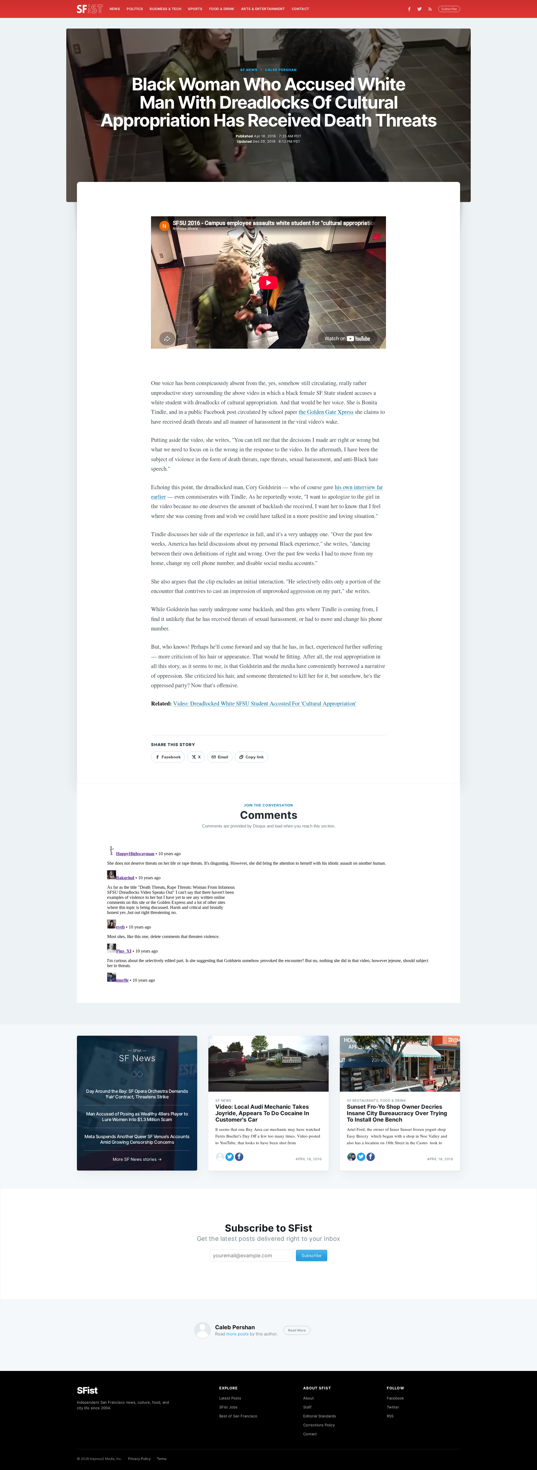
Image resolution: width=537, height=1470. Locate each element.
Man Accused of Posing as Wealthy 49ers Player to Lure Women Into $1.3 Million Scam (137, 1116)
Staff (307, 1407)
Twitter (393, 1407)
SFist (87, 1390)
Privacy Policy (139, 1459)
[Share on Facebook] (239, 1157)
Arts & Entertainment (263, 9)
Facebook (395, 1398)
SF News (249, 70)
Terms (161, 1459)
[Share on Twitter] (229, 1157)
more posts (237, 1334)
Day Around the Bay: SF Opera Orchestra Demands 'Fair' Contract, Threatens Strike (137, 1093)
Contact (300, 9)
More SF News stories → (137, 1159)
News (115, 9)
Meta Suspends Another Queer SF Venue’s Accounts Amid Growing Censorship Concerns (137, 1139)
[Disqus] (268, 914)
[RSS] (431, 9)
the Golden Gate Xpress (326, 412)
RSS (390, 1416)
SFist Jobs (228, 1407)
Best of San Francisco (238, 1416)
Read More (297, 1330)
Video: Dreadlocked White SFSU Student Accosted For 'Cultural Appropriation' (264, 703)
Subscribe (449, 9)
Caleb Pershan (280, 70)
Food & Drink (221, 9)
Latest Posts (230, 1398)
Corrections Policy (319, 1425)
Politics (135, 9)
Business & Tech (165, 9)
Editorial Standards (319, 1416)
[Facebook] (409, 9)
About (308, 1398)
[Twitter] (419, 9)
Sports (195, 9)
